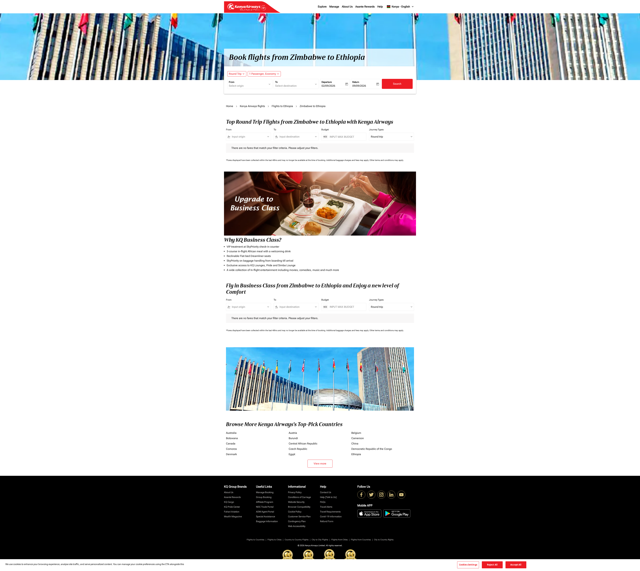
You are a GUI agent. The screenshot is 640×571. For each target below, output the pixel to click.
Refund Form (326, 521)
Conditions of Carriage (299, 497)
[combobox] (248, 86)
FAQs (323, 502)
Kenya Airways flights (252, 106)
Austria (293, 432)
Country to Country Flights (296, 539)
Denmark (231, 454)
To (276, 82)
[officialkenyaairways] (381, 495)
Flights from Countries (361, 539)
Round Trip (235, 73)
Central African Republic (303, 443)
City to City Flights (320, 539)
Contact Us (325, 492)
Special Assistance (265, 516)
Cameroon (357, 438)
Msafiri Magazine (233, 516)
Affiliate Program (264, 502)
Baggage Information (267, 521)
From (231, 82)
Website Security (296, 502)
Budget (325, 129)
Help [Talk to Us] (328, 497)
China (354, 443)
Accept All (515, 564)
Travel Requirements (330, 511)
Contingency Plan (297, 521)
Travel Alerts (326, 506)
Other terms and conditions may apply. (387, 160)
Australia (231, 432)
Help (380, 6)
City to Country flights (384, 539)
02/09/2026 (328, 85)
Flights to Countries (255, 539)
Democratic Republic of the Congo (371, 448)
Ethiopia (356, 454)
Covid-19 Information (331, 516)
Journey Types (376, 129)
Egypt (292, 454)
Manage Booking (265, 492)
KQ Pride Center (232, 506)
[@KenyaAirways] (371, 495)
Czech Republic (298, 448)
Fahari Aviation (231, 511)
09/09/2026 (359, 85)
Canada (230, 443)
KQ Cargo (229, 502)
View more (320, 463)
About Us (347, 6)
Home (229, 106)
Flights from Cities (339, 539)
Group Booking (264, 497)
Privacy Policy (295, 492)
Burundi (293, 438)
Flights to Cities (275, 539)
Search (397, 83)
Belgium (356, 432)
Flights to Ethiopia (282, 106)
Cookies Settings (468, 564)
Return (355, 82)
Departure (327, 82)
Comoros (231, 448)
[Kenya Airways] (361, 495)
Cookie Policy (294, 511)
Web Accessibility (296, 526)
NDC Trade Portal (265, 506)
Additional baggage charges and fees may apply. (348, 160)
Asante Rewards (365, 6)
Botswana (232, 438)
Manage (334, 6)
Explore (322, 6)
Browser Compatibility (299, 506)
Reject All (492, 564)
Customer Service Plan (299, 516)
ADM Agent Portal (265, 511)
